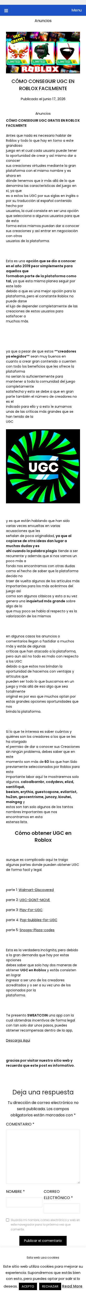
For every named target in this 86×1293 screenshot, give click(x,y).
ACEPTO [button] (28, 1286)
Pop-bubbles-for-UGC (38, 920)
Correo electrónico (58, 1195)
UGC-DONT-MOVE (35, 899)
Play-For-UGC (31, 909)
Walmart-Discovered (36, 889)
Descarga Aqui (18, 1040)
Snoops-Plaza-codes (37, 930)
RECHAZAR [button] (50, 1286)
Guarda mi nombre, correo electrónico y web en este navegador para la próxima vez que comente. (45, 1224)
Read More (72, 1286)
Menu (76, 10)
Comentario (20, 1124)
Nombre (15, 1191)
